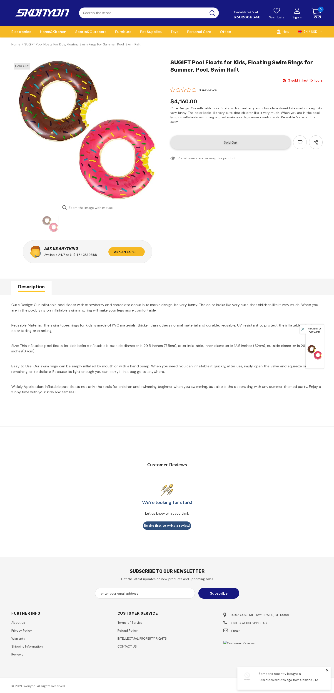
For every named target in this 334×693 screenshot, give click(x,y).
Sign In (297, 17)
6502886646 (247, 17)
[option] (87, 129)
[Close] (327, 670)
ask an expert (126, 252)
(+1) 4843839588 (83, 255)
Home (15, 44)
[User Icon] (297, 10)
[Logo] (41, 13)
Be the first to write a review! (167, 525)
